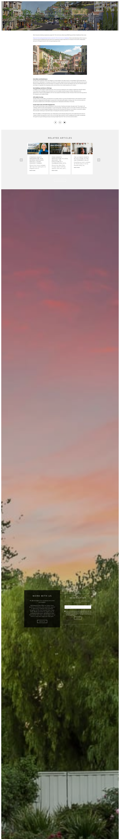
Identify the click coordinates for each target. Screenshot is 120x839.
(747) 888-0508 (106, 4)
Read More (32, 170)
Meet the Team (72, 4)
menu (112, 4)
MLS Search (90, 4)
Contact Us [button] (42, 621)
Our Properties (61, 4)
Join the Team (81, 4)
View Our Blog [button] (60, 180)
